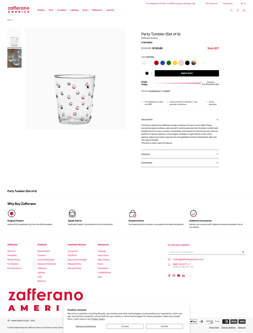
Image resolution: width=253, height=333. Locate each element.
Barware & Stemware (47, 264)
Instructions (103, 255)
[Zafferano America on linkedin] (183, 275)
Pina (51, 10)
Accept (125, 326)
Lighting (74, 10)
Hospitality (12, 255)
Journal (110, 10)
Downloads (146, 162)
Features (145, 154)
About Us (11, 251)
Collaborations (104, 272)
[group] (96, 218)
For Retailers (12, 264)
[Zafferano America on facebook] (169, 275)
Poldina (41, 10)
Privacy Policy (98, 319)
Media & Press (13, 260)
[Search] (231, 10)
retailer (167, 91)
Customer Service (77, 244)
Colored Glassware (46, 260)
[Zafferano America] (21, 10)
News (100, 264)
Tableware (97, 10)
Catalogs (102, 251)
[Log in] (237, 10)
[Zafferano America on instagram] (174, 275)
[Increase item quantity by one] (152, 73)
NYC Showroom (212, 3)
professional (154, 91)
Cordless (61, 10)
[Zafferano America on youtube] (178, 275)
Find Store (72, 255)
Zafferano (12, 244)
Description (147, 119)
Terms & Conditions (228, 328)
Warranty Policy (74, 268)
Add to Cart (187, 73)
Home (9, 20)
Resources (103, 244)
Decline (164, 326)
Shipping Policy (74, 264)
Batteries (42, 281)
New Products (44, 251)
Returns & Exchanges (77, 260)
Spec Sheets (104, 260)
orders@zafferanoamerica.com (188, 259)
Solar (85, 10)
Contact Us (73, 251)
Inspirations (103, 268)
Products (42, 244)
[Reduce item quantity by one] (142, 73)
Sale (100, 277)
